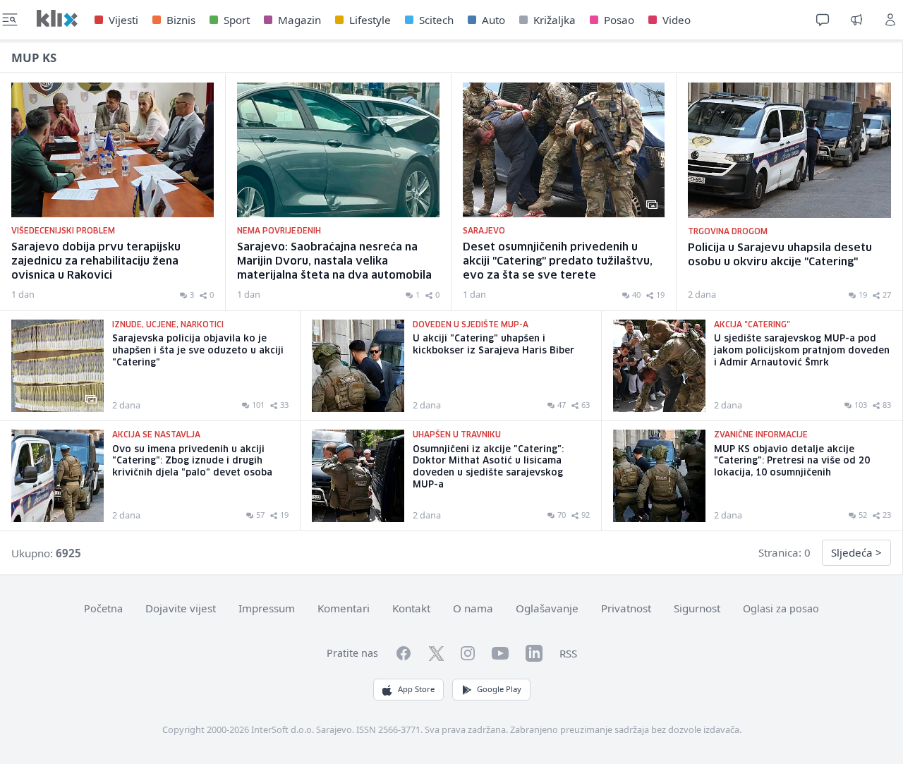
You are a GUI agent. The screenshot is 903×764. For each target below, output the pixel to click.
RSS (568, 653)
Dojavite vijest (180, 608)
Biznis (180, 20)
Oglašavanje (547, 608)
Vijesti (123, 20)
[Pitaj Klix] (822, 19)
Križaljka (554, 20)
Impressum (266, 608)
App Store (416, 689)
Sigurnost (697, 608)
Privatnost (626, 608)
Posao (619, 20)
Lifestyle (370, 20)
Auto (493, 20)
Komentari (343, 608)
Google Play (499, 689)
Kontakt (411, 608)
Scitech (436, 20)
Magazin (299, 20)
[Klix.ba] (57, 18)
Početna (103, 608)
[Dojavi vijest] (856, 19)
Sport (237, 20)
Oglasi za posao (781, 608)
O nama (473, 608)
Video (676, 20)
